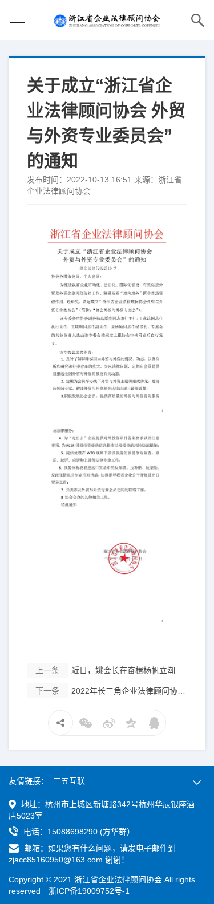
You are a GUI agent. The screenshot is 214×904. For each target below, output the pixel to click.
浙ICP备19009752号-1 (89, 890)
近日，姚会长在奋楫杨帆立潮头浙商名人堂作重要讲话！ (111, 670)
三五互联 (69, 780)
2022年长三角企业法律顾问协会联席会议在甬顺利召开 (111, 690)
